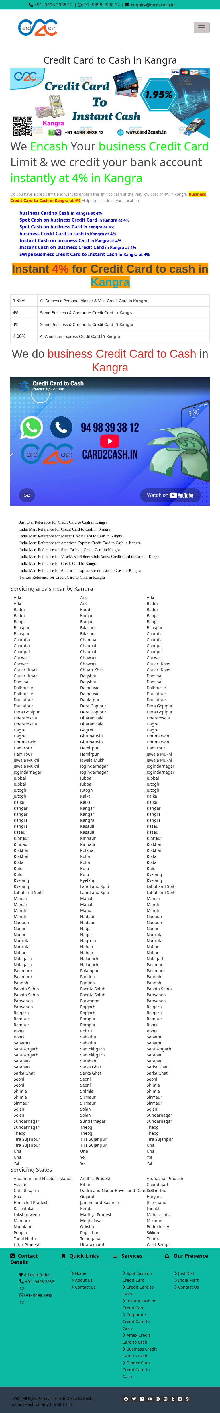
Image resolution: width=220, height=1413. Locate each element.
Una (150, 1145)
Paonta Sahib (26, 988)
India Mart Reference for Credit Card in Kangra (58, 563)
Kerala (86, 1208)
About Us (84, 1280)
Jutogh (153, 784)
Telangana (90, 1238)
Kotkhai (154, 844)
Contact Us (85, 1287)
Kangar (21, 808)
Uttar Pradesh (27, 1244)
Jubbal (20, 778)
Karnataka (23, 1208)
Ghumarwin (91, 736)
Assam (20, 1184)
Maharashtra (159, 1214)
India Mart (188, 1280)
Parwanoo (156, 994)
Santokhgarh (26, 1049)
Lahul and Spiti (94, 886)
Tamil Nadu (25, 1238)
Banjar (86, 615)
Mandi (153, 904)
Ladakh (153, 1208)
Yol (83, 1157)
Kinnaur (21, 838)
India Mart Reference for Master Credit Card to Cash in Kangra (70, 536)
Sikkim (153, 1232)
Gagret (153, 724)
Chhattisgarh (26, 1190)
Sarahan (155, 1055)
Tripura (154, 1238)
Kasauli (87, 826)
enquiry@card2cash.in (153, 4)
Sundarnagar (159, 1115)
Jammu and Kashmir (99, 1202)
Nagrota (154, 934)
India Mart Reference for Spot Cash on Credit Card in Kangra (69, 550)
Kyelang (154, 874)
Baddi (152, 603)
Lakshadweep (27, 1214)
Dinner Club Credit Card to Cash (136, 1369)
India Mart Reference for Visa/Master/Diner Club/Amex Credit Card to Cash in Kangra (89, 557)
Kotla (85, 856)
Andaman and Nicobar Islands (43, 1178)
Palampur (156, 964)
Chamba (155, 633)
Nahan (86, 946)
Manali (20, 898)
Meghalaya (90, 1220)
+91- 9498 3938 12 (53, 4)
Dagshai (88, 675)
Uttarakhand (92, 1244)
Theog (86, 1127)
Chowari (22, 657)
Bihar (85, 1184)
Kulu (18, 868)
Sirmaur (88, 1097)
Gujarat (87, 1196)
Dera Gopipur (93, 706)
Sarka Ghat (90, 1067)
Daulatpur (156, 693)
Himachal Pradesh (31, 1202)
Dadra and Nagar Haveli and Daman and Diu (110, 1190)
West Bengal (159, 1244)
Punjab (20, 1232)
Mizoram (155, 1220)
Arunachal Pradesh (165, 1178)
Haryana (155, 1196)
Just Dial (186, 1273)
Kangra (154, 814)
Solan (19, 1109)
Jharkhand (156, 1202)
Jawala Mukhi (159, 754)
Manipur (22, 1220)
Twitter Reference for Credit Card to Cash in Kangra (62, 577)
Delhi (152, 1190)
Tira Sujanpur (27, 1139)
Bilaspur (22, 627)
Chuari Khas (158, 663)
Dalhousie (23, 687)
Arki (17, 597)
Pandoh (87, 976)
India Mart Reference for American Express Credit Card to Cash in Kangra (80, 543)
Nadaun (88, 916)
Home (80, 1273)
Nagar (20, 928)
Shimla (153, 1085)
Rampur (21, 1018)
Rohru (152, 1025)
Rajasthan (89, 1232)
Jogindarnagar (94, 766)
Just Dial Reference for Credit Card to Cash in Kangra (63, 522)
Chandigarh (158, 1184)
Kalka (85, 796)
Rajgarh (87, 1006)
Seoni (19, 1079)
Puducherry (158, 1226)
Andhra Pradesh (95, 1178)
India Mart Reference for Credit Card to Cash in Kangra (64, 529)
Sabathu (88, 1037)
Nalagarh (23, 958)
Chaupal (88, 645)
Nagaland (23, 1226)
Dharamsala (25, 718)
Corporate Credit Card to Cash (136, 1321)
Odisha (87, 1226)
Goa (17, 1196)
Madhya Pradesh (96, 1214)
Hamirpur (23, 748)
